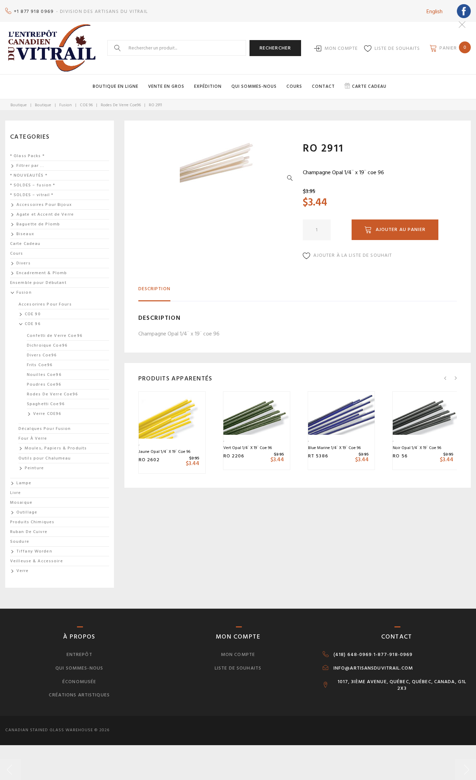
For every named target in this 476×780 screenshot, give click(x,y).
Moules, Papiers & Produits (56, 448)
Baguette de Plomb (38, 224)
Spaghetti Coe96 (46, 404)
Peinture (34, 468)
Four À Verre (32, 438)
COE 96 (86, 105)
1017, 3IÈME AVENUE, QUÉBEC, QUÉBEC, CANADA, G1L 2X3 (402, 685)
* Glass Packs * (27, 156)
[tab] (154, 291)
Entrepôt (79, 654)
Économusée (79, 682)
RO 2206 (234, 456)
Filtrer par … (30, 166)
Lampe (24, 483)
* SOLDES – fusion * (32, 185)
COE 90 (33, 314)
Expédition (208, 86)
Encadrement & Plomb (41, 273)
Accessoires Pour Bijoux (44, 205)
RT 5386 (318, 456)
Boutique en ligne (115, 86)
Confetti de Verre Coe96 (55, 336)
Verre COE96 (47, 414)
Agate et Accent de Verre (45, 214)
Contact (323, 86)
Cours (294, 86)
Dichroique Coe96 (47, 345)
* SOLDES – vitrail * (31, 195)
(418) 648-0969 (352, 654)
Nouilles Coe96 (44, 375)
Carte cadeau (369, 86)
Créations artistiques (79, 695)
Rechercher (275, 48)
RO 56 (400, 456)
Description (154, 289)
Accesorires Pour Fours (45, 304)
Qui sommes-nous (254, 86)
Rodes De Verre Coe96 (121, 105)
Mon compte (341, 48)
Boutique (18, 105)
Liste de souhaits (397, 48)
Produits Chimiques (32, 522)
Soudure (19, 542)
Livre (15, 493)
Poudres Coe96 (44, 384)
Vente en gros (166, 86)
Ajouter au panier (400, 229)
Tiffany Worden (34, 551)
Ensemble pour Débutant (38, 283)
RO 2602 (149, 460)
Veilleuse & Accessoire (36, 561)
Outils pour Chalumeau (44, 458)
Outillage (26, 512)
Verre (22, 571)
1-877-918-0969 (393, 654)
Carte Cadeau (25, 244)
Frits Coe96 (40, 365)
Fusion (65, 105)
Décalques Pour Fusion (44, 429)
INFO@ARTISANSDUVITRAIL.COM (373, 668)
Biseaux (25, 234)
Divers (23, 263)
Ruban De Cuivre (28, 532)
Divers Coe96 (42, 355)
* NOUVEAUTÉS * (28, 175)
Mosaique (21, 502)
